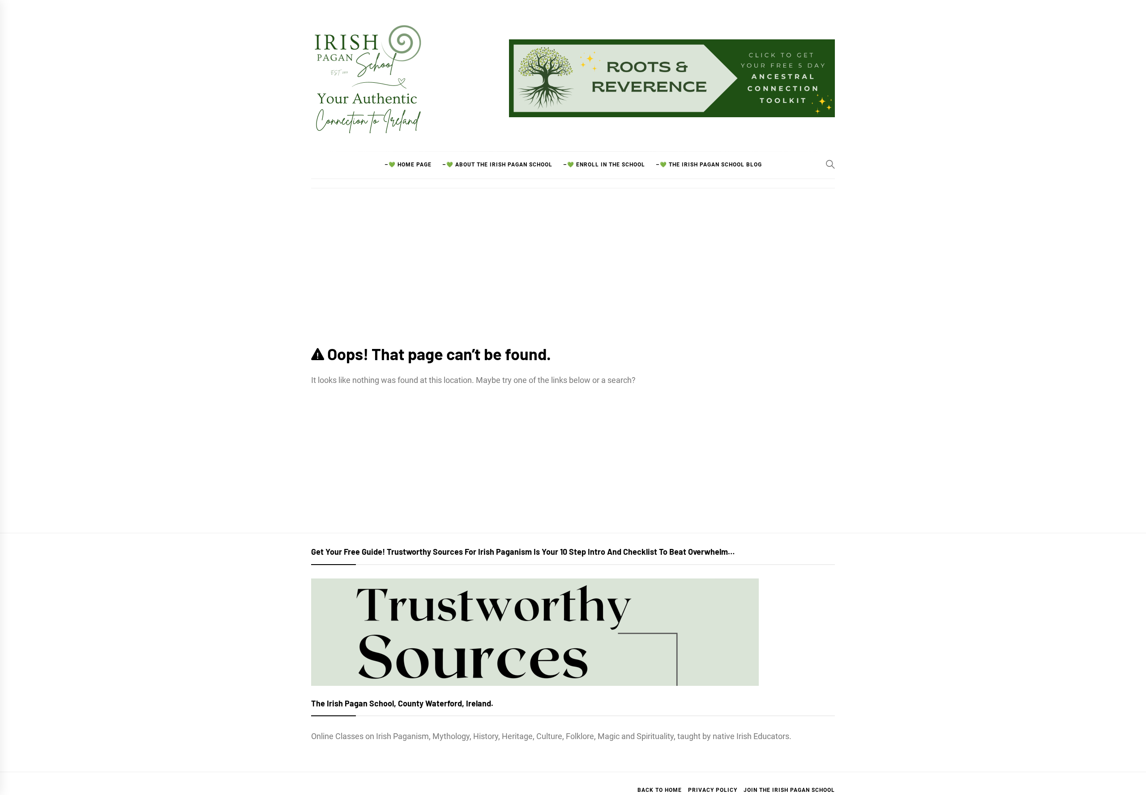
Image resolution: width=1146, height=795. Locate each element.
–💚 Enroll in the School (604, 165)
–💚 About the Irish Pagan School (497, 165)
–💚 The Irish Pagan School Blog (709, 165)
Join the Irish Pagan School (789, 790)
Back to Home (659, 790)
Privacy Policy (712, 790)
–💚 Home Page (408, 165)
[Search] (830, 164)
